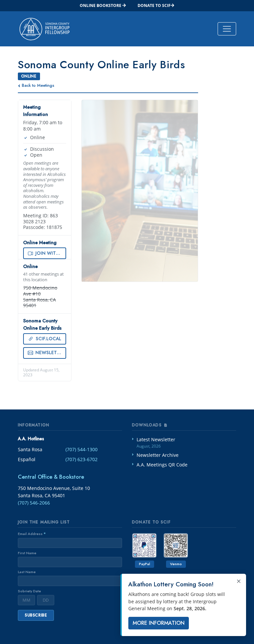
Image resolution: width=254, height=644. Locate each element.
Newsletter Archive (158, 455)
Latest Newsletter (156, 442)
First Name (27, 553)
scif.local (47, 338)
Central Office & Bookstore (51, 477)
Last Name (27, 571)
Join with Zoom (50, 253)
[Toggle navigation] (227, 28)
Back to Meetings (38, 85)
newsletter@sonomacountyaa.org (50, 352)
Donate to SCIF (154, 5)
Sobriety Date (29, 591)
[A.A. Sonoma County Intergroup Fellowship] (44, 29)
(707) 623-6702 (81, 459)
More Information (159, 623)
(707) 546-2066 (34, 503)
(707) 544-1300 (81, 449)
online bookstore (101, 5)
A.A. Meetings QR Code (162, 464)
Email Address (32, 533)
